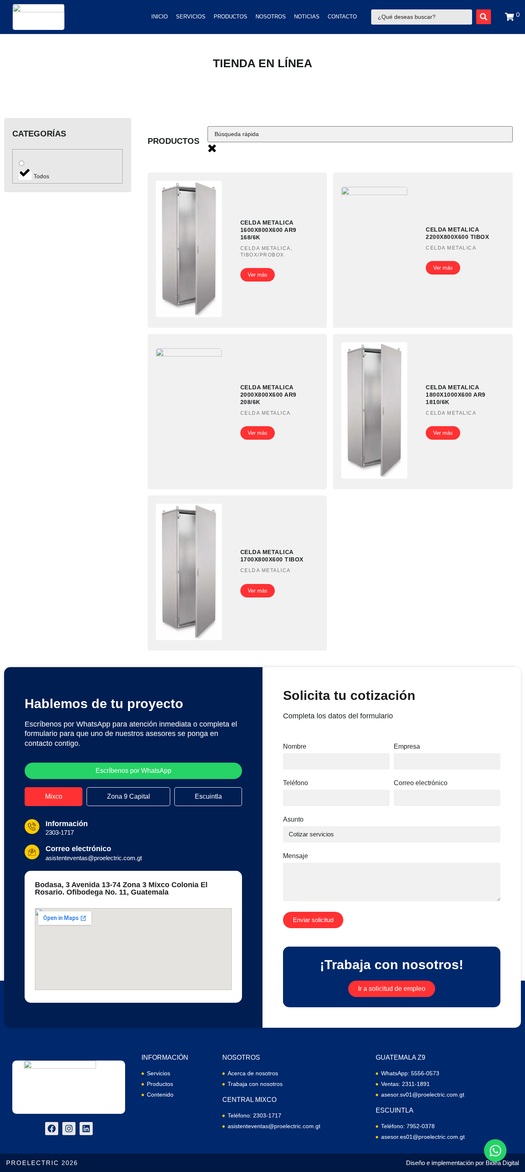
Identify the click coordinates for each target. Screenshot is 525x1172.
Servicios (190, 17)
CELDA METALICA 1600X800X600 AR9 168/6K (268, 230)
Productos (230, 17)
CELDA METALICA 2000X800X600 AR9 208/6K (268, 394)
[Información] (32, 826)
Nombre (294, 746)
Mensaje (295, 856)
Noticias (307, 17)
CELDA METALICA (265, 248)
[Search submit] (483, 16)
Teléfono (295, 783)
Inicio (159, 17)
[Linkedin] (86, 1128)
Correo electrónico (78, 849)
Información (67, 824)
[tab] (53, 796)
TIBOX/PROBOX (262, 255)
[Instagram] (68, 1128)
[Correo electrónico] (32, 852)
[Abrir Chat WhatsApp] (495, 1150)
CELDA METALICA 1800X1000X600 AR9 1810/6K (456, 394)
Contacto (342, 17)
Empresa (407, 746)
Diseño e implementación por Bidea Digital (462, 1162)
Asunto (293, 819)
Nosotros (271, 17)
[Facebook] (51, 1128)
